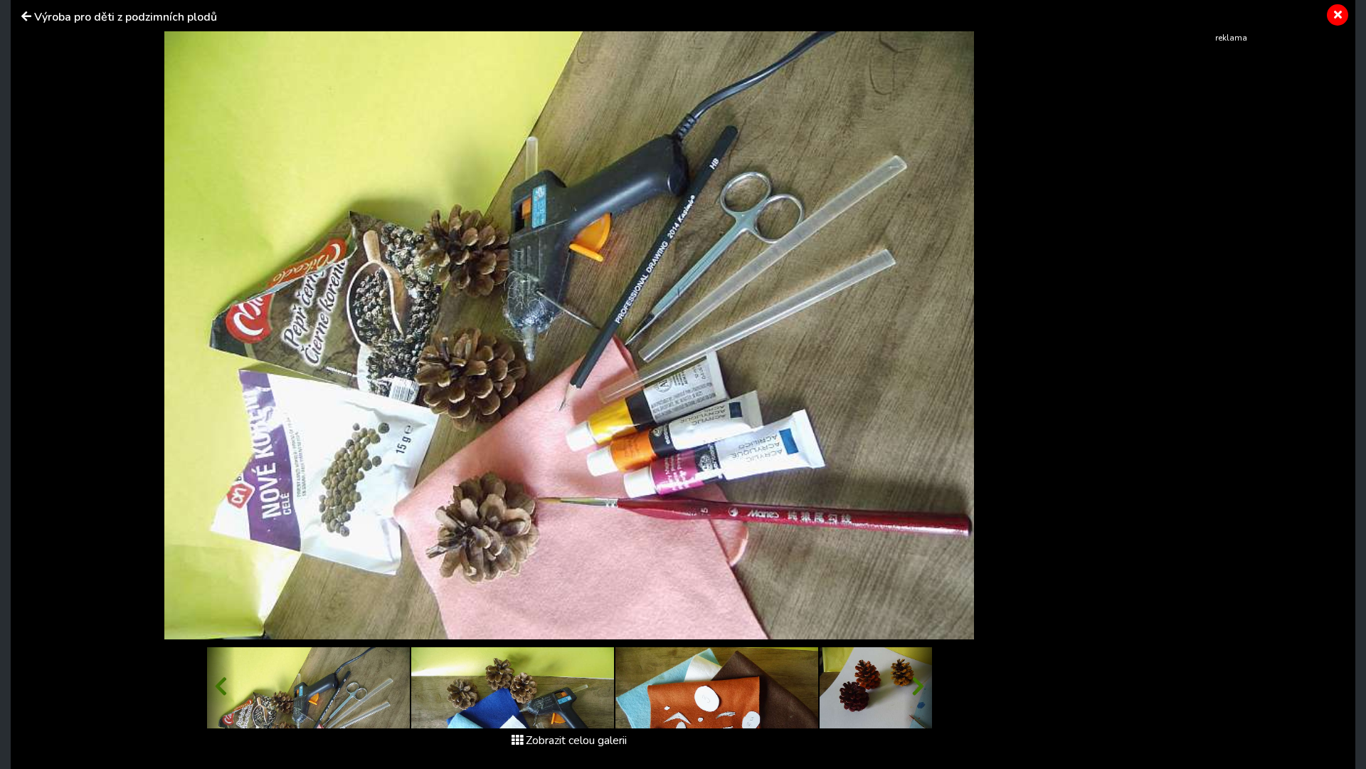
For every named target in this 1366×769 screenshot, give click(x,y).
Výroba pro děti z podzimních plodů (125, 17)
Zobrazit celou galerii (576, 740)
